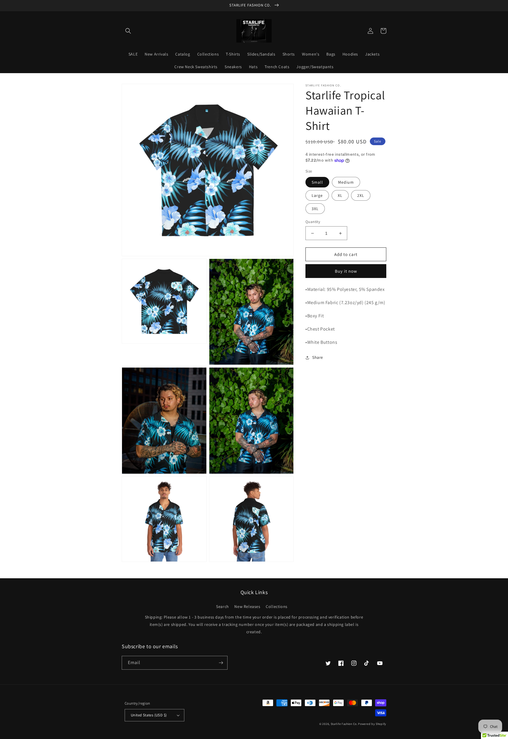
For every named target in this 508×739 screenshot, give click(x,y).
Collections (277, 606)
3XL (315, 208)
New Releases (247, 606)
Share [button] (317, 357)
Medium (346, 182)
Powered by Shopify (372, 724)
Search (222, 606)
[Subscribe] (220, 663)
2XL (360, 195)
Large (317, 195)
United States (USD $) (149, 715)
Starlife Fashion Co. (344, 724)
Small (317, 182)
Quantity (312, 221)
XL (340, 195)
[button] (128, 30)
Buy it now (346, 271)
